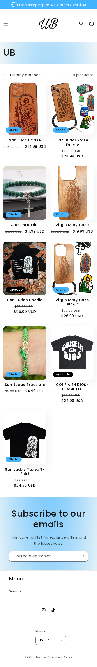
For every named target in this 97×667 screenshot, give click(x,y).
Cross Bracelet (25, 225)
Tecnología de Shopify (60, 657)
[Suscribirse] (83, 556)
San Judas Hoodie (24, 300)
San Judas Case (25, 140)
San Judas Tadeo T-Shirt (25, 471)
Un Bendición (40, 657)
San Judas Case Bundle (72, 142)
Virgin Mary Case (72, 225)
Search (15, 591)
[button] (6, 24)
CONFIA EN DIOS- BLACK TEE (72, 387)
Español (46, 640)
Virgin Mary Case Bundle (72, 302)
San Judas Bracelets (25, 385)
